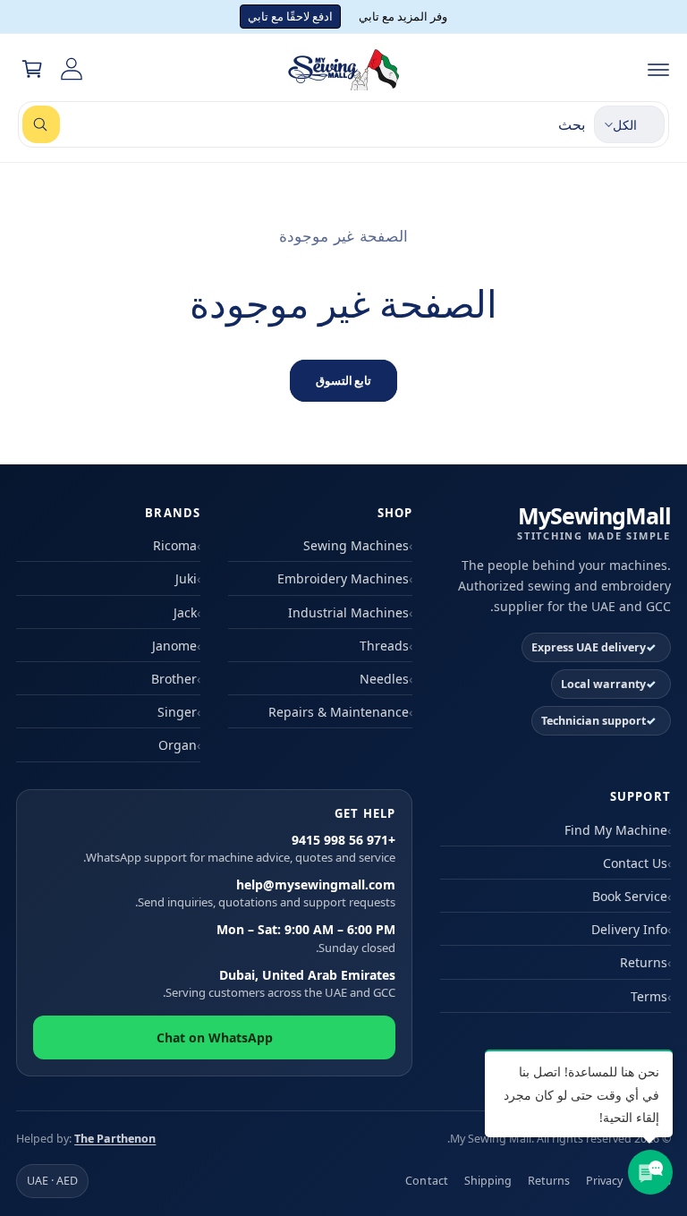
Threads (384, 645)
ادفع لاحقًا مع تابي (290, 16)
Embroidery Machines (343, 578)
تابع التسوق (344, 380)
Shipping (488, 1180)
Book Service (629, 896)
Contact (426, 1180)
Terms (649, 996)
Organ (177, 744)
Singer (177, 711)
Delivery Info (629, 929)
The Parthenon (115, 1138)
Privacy (604, 1180)
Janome (174, 645)
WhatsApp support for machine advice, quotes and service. (239, 849)
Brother (174, 678)
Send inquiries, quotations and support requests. (265, 894)
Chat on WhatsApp (215, 1037)
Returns (643, 962)
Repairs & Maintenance (338, 711)
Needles (384, 678)
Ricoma (175, 545)
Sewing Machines (356, 545)
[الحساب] (71, 69)
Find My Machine (615, 829)
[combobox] (303, 124)
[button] (658, 69)
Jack (185, 612)
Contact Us (635, 863)
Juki (186, 578)
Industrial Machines (348, 612)
